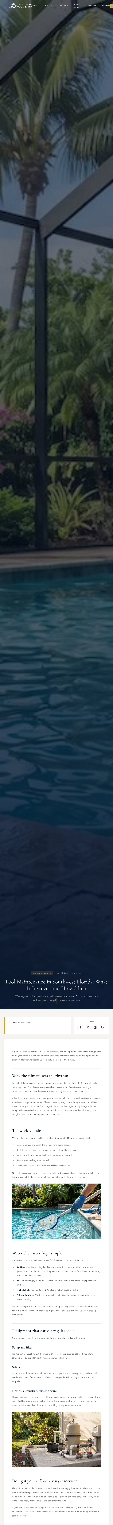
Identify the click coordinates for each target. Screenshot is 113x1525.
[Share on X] (88, 1027)
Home (35, 6)
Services (62, 6)
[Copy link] (102, 1027)
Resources (91, 6)
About (47, 6)
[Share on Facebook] (80, 1027)
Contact (106, 6)
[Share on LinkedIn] (95, 1027)
